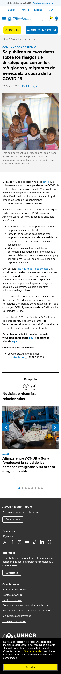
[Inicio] (19, 19)
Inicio (5, 39)
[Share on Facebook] (34, 387)
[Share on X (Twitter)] (26, 387)
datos (46, 182)
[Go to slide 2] (23, 489)
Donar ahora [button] (12, 519)
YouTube (27, 542)
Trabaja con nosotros (14, 621)
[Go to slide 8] (42, 489)
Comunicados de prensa (23, 39)
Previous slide (5, 427)
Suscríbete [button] (11, 573)
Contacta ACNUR (12, 595)
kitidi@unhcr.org (17, 357)
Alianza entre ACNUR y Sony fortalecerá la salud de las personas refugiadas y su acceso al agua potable (28, 465)
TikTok (34, 542)
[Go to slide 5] (33, 489)
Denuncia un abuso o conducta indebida (25, 605)
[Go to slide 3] (26, 489)
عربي (50, 9)
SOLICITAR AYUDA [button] (43, 30)
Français (25, 9)
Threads (49, 542)
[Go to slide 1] (20, 489)
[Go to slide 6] (36, 489)
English (11, 9)
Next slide (55, 427)
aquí (31, 338)
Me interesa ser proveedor (17, 616)
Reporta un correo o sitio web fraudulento (26, 610)
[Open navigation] (4, 19)
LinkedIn (42, 542)
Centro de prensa (12, 600)
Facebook (12, 542)
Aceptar (30, 667)
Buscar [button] (44, 21)
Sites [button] (57, 21)
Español (38, 9)
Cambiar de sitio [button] (41, 3)
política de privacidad (31, 651)
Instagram (19, 542)
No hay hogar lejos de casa (33, 269)
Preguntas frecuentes (14, 589)
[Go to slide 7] (39, 489)
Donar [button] (51, 21)
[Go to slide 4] (29, 489)
